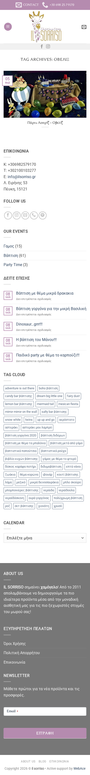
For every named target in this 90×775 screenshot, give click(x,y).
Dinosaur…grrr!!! (29, 324)
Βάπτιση (11, 255)
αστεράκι (11, 427)
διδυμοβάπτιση (51, 466)
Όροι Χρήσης (15, 643)
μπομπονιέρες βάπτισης (22, 490)
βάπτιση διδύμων (53, 435)
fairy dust (73, 396)
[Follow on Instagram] (48, 46)
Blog (42, 761)
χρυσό (58, 506)
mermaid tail (45, 404)
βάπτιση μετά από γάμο (66, 443)
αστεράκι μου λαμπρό (37, 427)
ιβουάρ (47, 474)
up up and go (45, 419)
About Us (28, 761)
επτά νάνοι (73, 466)
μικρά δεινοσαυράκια (44, 482)
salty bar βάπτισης (54, 411)
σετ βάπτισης (24, 506)
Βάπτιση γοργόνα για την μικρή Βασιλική (51, 308)
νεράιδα (48, 490)
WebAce (79, 769)
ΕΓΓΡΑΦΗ (45, 733)
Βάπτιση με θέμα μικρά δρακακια (44, 293)
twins (29, 419)
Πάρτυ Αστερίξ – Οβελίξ (45, 123)
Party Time (13, 264)
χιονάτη (43, 506)
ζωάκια (10, 474)
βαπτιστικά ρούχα (53, 451)
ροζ (7, 506)
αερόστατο (66, 419)
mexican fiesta (68, 404)
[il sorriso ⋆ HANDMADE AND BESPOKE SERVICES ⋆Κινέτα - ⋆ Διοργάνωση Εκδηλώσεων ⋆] (45, 27)
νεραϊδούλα (66, 490)
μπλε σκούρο (72, 482)
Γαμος (9, 246)
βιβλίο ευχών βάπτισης (21, 459)
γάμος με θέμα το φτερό (59, 459)
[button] (8, 27)
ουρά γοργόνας (39, 498)
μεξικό (20, 482)
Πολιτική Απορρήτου (22, 653)
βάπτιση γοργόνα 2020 (20, 435)
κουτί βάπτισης (67, 474)
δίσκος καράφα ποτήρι (20, 466)
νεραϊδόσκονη (14, 498)
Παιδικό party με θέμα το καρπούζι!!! (47, 355)
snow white (13, 419)
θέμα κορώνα (29, 474)
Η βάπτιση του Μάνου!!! (36, 339)
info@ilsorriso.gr (22, 176)
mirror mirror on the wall (21, 411)
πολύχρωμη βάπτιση (68, 498)
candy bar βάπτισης (18, 396)
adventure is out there (19, 388)
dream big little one (49, 396)
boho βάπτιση (48, 388)
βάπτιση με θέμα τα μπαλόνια (25, 443)
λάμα (8, 482)
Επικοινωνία (14, 662)
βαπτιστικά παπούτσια (20, 451)
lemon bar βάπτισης (18, 404)
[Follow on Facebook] (42, 46)
